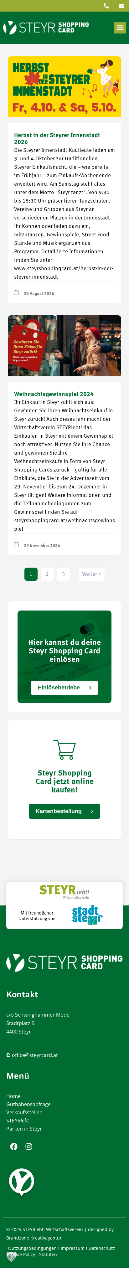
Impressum (73, 1248)
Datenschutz (102, 1248)
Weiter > (91, 574)
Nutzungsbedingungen (32, 1248)
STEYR (17, 1120)
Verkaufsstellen (24, 1112)
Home (13, 1096)
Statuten (48, 1254)
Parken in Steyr (24, 1128)
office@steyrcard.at (35, 1055)
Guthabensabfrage (28, 1104)
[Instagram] (28, 1146)
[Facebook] (13, 1146)
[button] (120, 28)
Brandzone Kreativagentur (34, 1238)
